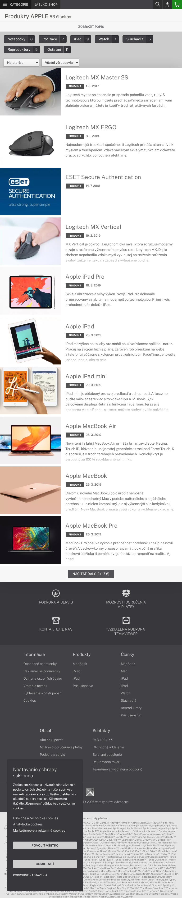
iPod (124, 686)
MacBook (80, 664)
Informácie (34, 654)
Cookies (29, 700)
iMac (76, 671)
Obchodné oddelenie (108, 747)
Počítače (53, 39)
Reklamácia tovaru (107, 762)
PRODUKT (74, 86)
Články (127, 654)
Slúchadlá (138, 39)
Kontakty (101, 730)
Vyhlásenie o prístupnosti (42, 693)
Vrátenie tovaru (35, 686)
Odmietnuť (45, 864)
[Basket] (177, 4)
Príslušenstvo (83, 686)
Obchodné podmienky (40, 664)
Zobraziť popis (91, 26)
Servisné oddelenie (107, 754)
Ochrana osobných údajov (43, 678)
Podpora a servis (52, 754)
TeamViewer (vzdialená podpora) (117, 769)
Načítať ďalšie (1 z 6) (91, 574)
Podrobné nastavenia (30, 875)
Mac (124, 671)
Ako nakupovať (51, 740)
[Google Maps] (90, 792)
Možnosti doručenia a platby (61, 747)
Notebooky (20, 39)
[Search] (157, 4)
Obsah (46, 730)
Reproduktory (23, 49)
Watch (107, 39)
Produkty (82, 654)
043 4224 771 (103, 740)
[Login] (167, 4)
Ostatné (57, 49)
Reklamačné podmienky (41, 671)
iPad (81, 39)
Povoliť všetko (45, 845)
